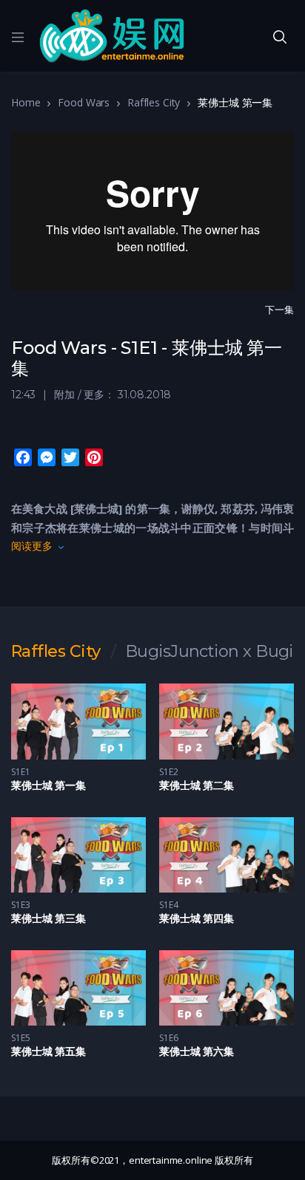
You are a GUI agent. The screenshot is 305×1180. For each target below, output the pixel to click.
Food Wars (84, 102)
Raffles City (153, 102)
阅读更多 (31, 546)
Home (25, 102)
